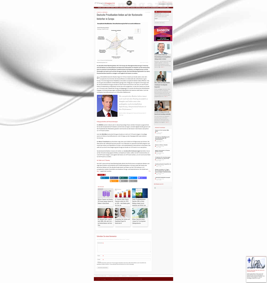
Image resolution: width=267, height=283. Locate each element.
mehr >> (162, 67)
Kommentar (101, 243)
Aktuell (99, 7)
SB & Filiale (138, 7)
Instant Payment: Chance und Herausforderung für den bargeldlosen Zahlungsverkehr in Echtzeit (162, 57)
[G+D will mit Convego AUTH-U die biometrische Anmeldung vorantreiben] (163, 106)
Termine (108, 7)
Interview (133, 7)
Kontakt (159, 2)
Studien (112, 7)
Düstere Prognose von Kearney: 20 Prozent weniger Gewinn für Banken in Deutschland (105, 201)
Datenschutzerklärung (114, 276)
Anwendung (122, 7)
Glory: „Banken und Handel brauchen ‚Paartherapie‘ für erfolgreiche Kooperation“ (162, 85)
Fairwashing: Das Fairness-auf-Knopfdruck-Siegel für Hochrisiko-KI (122, 221)
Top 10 (103, 7)
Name (101, 256)
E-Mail (156, 18)
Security (143, 7)
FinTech (116, 7)
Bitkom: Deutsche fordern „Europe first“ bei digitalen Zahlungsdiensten (139, 221)
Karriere (148, 7)
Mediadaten (164, 2)
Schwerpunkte (163, 7)
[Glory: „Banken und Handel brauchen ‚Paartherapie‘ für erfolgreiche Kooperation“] (163, 76)
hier (98, 171)
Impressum (170, 2)
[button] (167, 7)
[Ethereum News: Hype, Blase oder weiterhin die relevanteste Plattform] (256, 262)
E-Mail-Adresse (101, 261)
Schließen (265, 257)
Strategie (128, 7)
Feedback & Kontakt (133, 276)
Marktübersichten (155, 7)
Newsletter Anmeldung (100, 276)
